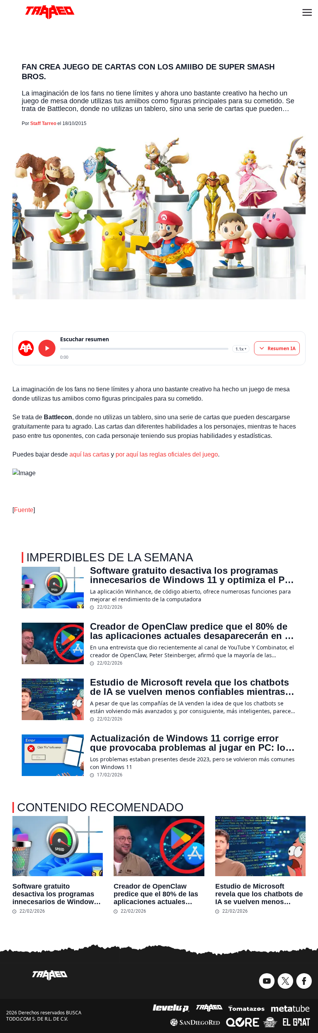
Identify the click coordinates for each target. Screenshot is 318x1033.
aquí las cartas (89, 454)
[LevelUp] (171, 1008)
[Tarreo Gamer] (49, 12)
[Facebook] (304, 981)
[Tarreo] (209, 1008)
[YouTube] (267, 981)
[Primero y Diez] (270, 1022)
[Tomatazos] (246, 1008)
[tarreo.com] (26, 348)
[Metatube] (290, 1008)
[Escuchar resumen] (46, 348)
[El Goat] (296, 1022)
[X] (285, 981)
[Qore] (242, 1022)
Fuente (23, 510)
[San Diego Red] (195, 1022)
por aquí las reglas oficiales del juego (167, 454)
